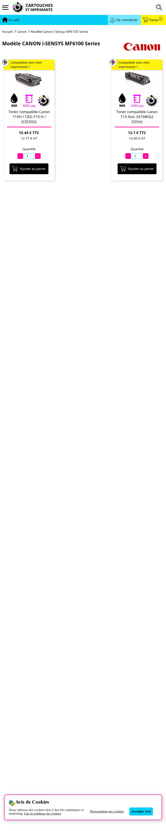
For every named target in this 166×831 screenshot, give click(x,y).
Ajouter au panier (33, 168)
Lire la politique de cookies (42, 813)
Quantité (28, 149)
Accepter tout (141, 811)
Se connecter (127, 19)
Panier (155, 20)
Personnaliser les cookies (107, 811)
